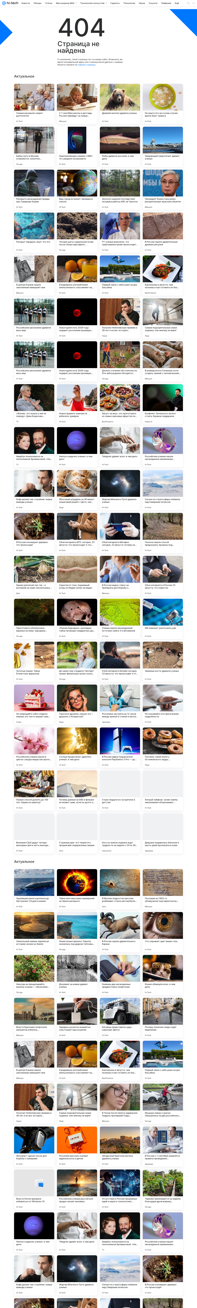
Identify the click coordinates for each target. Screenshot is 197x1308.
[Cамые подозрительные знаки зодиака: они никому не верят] (163, 318)
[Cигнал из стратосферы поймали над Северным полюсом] (163, 490)
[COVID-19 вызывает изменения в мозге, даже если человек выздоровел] (163, 962)
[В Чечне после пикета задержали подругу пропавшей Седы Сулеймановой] (120, 1275)
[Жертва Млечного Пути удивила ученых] (120, 490)
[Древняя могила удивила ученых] (120, 104)
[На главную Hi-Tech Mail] (12, 3)
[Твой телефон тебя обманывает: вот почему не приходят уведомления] (34, 876)
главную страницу (86, 64)
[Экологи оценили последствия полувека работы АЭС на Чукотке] (120, 190)
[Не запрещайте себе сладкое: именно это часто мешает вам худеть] (34, 705)
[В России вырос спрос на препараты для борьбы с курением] (120, 576)
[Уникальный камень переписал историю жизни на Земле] (34, 1104)
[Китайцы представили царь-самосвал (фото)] (120, 1189)
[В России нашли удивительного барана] (120, 1104)
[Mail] (4, 3)
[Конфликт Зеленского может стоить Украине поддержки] (163, 404)
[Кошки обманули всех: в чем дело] (163, 1147)
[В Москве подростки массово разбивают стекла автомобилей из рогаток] (120, 1061)
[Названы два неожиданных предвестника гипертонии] (120, 1147)
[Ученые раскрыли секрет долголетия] (34, 104)
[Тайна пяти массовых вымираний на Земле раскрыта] (77, 1061)
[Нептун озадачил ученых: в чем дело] (77, 447)
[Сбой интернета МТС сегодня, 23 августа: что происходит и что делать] (77, 533)
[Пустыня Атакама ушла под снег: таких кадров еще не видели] (120, 876)
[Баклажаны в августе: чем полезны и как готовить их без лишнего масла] (163, 275)
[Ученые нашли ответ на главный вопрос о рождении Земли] (77, 919)
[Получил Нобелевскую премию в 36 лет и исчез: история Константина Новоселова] (120, 318)
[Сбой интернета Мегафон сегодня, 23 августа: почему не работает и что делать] (120, 533)
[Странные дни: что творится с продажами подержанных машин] (77, 833)
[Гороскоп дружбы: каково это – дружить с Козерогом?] (77, 705)
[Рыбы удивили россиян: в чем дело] (120, 147)
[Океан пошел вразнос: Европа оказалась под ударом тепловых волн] (77, 1104)
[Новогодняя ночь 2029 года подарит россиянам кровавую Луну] (77, 318)
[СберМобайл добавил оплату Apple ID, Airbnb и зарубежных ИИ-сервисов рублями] (120, 919)
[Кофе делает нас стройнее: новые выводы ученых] (34, 490)
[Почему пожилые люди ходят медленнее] (163, 1189)
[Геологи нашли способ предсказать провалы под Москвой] (163, 533)
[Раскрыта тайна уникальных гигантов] (163, 876)
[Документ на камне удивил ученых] (77, 1147)
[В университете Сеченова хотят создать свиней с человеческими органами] (163, 361)
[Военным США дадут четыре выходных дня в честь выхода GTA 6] (34, 833)
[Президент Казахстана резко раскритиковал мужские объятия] (163, 190)
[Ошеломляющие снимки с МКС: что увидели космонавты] (77, 147)
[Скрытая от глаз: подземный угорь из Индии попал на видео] (77, 576)
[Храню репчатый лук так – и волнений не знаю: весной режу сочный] (34, 576)
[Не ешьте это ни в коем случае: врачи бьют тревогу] (163, 104)
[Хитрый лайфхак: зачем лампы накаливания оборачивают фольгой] (163, 790)
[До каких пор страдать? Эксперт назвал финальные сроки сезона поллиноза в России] (77, 662)
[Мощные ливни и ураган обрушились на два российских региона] (163, 1275)
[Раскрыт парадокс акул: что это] (34, 233)
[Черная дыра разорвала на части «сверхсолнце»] (120, 962)
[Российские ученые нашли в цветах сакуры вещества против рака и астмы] (34, 747)
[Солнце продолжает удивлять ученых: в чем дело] (77, 747)
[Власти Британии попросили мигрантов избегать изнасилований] (34, 1189)
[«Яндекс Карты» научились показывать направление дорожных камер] (163, 919)
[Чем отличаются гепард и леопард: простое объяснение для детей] (34, 1005)
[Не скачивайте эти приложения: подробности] (163, 705)
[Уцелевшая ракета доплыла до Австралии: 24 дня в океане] (34, 1061)
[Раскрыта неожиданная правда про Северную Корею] (34, 190)
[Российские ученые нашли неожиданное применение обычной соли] (163, 447)
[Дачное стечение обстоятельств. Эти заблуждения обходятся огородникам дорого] (120, 361)
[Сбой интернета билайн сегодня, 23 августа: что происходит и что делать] (120, 662)
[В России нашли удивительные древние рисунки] (163, 233)
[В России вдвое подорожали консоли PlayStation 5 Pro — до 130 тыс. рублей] (120, 747)
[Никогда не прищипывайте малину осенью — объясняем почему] (34, 1147)
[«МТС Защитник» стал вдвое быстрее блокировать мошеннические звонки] (77, 962)
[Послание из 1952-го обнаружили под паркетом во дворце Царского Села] (163, 1061)
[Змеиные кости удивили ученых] (163, 662)
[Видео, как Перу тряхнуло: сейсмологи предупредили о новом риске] (77, 1005)
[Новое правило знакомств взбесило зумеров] (77, 404)
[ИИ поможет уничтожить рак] (163, 619)
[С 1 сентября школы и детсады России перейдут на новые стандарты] (77, 104)
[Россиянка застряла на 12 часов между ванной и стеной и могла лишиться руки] (120, 705)
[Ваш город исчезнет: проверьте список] (77, 190)
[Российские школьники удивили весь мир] (34, 318)
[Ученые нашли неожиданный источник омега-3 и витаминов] (120, 619)
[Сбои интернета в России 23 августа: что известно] (163, 576)
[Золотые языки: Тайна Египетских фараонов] (34, 662)
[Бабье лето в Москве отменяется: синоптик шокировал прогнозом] (34, 147)
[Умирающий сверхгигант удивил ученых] (163, 147)
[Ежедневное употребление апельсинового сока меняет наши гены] (77, 275)
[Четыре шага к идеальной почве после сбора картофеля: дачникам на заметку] (77, 233)
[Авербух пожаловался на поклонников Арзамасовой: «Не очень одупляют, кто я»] (34, 447)
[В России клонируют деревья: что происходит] (34, 533)
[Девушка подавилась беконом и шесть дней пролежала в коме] (163, 833)
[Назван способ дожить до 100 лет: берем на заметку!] (34, 790)
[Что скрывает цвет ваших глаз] (163, 1104)
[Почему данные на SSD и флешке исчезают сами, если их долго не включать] (77, 790)
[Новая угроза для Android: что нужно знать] (163, 1005)
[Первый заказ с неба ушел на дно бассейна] (120, 275)
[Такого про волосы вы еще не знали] (77, 876)
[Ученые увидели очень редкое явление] (120, 1005)
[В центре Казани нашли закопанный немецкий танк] (34, 275)
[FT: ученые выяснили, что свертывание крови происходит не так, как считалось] (120, 233)
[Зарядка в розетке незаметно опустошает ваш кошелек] (77, 1189)
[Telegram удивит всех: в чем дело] (120, 447)
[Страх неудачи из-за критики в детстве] (120, 790)
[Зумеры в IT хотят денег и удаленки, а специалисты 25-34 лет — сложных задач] (34, 919)
